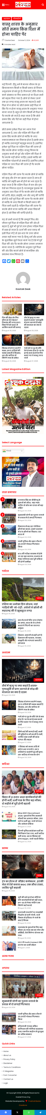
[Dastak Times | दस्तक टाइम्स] (23, 4)
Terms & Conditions (12, 1067)
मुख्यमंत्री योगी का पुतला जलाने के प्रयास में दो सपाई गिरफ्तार (31, 516)
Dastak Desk (10, 40)
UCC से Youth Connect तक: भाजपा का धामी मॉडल (30, 943)
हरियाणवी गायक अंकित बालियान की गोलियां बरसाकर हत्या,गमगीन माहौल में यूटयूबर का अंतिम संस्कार (31, 1030)
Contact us (8, 1079)
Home (6, 1051)
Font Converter (10, 1075)
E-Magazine (8, 1071)
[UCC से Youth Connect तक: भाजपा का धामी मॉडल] (9, 946)
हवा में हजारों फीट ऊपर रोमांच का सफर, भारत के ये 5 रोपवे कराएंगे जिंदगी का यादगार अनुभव (30, 624)
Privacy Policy (9, 1059)
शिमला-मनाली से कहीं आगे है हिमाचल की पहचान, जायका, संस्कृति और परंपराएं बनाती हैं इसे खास (30, 639)
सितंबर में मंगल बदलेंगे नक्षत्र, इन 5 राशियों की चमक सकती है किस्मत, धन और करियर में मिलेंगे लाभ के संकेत (11, 353)
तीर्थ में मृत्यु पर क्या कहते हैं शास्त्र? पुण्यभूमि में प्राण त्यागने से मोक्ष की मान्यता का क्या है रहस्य (33, 322)
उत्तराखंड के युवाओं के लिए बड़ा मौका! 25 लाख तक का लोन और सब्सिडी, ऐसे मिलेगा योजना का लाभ (31, 931)
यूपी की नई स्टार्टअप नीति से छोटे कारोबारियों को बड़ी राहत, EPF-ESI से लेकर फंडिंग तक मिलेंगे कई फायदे (30, 901)
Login (5, 1083)
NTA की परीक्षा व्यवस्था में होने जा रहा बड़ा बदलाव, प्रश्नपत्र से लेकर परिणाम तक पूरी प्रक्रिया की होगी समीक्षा (30, 557)
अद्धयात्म (6, 18)
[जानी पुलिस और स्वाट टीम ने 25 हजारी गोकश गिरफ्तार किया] (9, 545)
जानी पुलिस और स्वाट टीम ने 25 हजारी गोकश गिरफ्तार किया (30, 544)
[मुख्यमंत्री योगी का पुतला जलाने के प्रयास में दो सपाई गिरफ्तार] (9, 518)
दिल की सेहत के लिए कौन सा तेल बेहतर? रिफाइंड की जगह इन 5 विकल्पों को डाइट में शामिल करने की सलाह (11, 322)
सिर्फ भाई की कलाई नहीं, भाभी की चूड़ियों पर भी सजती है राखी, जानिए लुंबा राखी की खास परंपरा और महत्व (30, 735)
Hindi (8, 451)
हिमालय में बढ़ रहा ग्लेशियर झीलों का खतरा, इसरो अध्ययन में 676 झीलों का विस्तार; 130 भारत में (30, 530)
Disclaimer (7, 1063)
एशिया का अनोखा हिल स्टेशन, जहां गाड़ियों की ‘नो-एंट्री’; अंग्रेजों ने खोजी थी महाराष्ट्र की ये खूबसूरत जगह (22, 607)
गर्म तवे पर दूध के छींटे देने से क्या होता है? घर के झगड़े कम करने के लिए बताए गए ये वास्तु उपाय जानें (34, 353)
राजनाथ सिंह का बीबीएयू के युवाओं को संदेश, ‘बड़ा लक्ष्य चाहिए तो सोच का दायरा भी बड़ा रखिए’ (30, 504)
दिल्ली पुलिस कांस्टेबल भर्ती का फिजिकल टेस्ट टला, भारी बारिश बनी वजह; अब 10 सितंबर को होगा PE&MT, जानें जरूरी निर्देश (31, 835)
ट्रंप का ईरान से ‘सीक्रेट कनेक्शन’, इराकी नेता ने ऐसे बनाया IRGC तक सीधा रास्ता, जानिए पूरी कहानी (23, 884)
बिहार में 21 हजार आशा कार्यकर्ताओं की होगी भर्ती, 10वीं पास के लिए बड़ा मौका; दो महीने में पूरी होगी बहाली (21, 800)
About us (7, 1055)
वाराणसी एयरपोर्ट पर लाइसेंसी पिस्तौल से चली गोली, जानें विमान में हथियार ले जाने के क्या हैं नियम (30, 916)
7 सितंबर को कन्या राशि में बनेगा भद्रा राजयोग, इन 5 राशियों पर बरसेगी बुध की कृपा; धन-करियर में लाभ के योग (30, 750)
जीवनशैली (17, 18)
